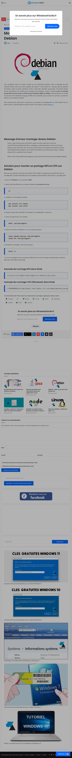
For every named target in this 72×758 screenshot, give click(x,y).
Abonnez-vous (52, 26)
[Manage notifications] (67, 754)
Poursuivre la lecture (36, 31)
